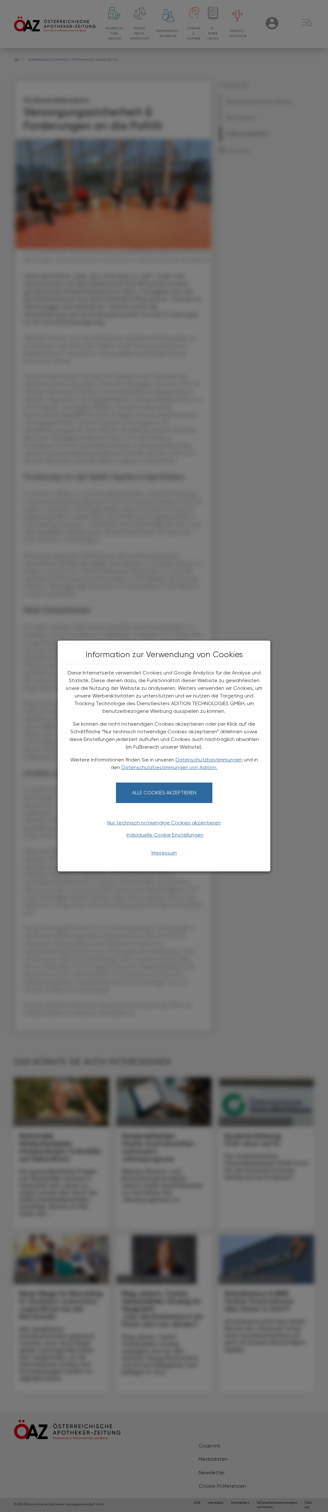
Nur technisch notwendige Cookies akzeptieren (164, 823)
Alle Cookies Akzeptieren (164, 793)
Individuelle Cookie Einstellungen (165, 835)
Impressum (164, 853)
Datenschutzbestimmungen (209, 760)
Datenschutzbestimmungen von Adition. (169, 767)
